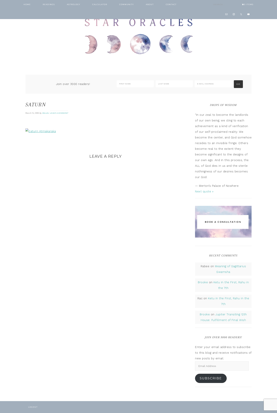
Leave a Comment (59, 113)
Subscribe (211, 378)
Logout (33, 407)
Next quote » (204, 191)
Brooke (203, 282)
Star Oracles (138, 36)
